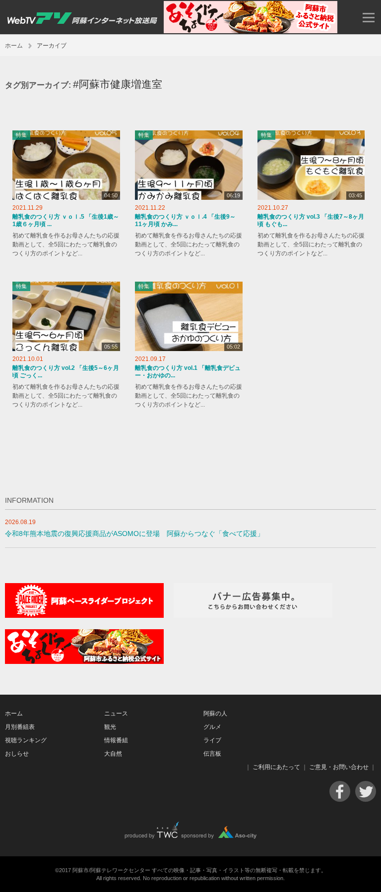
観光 (110, 726)
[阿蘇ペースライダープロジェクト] (84, 615)
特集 (21, 135)
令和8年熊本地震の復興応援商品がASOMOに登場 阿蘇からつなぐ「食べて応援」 (134, 533)
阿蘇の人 (215, 713)
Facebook (339, 791)
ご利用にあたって (276, 767)
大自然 (113, 753)
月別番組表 (20, 726)
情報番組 (116, 740)
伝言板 (212, 753)
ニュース (116, 713)
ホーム (14, 45)
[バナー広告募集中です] (253, 615)
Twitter (365, 791)
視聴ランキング (26, 740)
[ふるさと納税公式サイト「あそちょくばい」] (84, 661)
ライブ (212, 740)
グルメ (212, 726)
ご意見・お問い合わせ (339, 767)
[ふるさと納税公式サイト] (250, 31)
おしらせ (17, 753)
